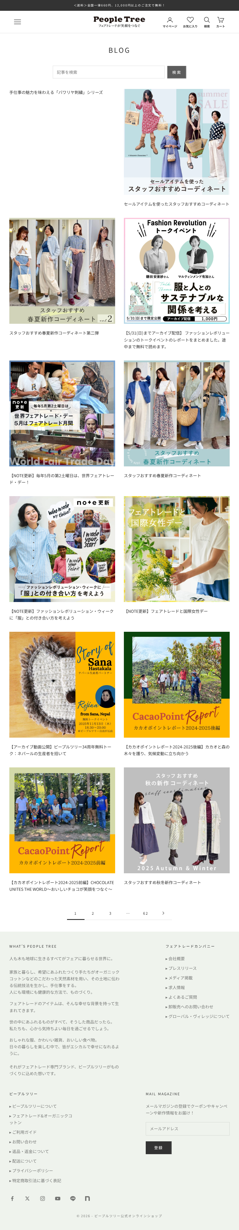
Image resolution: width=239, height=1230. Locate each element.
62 (145, 913)
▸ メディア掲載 (179, 978)
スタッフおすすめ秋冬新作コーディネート (162, 882)
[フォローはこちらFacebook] (12, 1198)
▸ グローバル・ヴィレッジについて (198, 1016)
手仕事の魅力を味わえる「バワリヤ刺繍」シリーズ (56, 92)
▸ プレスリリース (181, 968)
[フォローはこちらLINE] (73, 1198)
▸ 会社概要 (175, 958)
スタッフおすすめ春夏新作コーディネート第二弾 (54, 333)
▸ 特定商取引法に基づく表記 (35, 1180)
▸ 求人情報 (175, 987)
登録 (158, 1147)
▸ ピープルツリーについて (33, 1106)
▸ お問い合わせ (23, 1142)
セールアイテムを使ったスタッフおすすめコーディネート (176, 204)
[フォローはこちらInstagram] (42, 1198)
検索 (176, 72)
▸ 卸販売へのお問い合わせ (189, 1006)
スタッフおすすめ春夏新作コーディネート (162, 475)
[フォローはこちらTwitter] (27, 1198)
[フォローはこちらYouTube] (58, 1198)
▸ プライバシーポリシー (31, 1170)
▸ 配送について (23, 1161)
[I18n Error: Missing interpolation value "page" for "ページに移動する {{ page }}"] (163, 913)
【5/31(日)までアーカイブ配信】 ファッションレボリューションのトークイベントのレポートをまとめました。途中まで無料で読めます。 (177, 339)
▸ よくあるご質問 (181, 997)
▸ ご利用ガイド (23, 1132)
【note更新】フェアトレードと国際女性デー (166, 611)
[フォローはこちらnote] (88, 1199)
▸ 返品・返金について (29, 1151)
